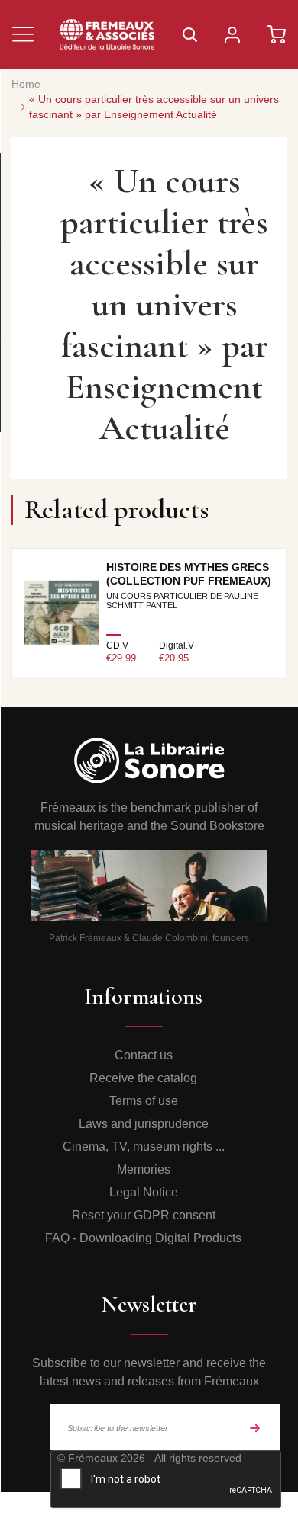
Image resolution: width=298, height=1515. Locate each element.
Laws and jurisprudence (144, 1123)
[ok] (255, 1427)
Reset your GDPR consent (143, 1215)
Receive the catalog (143, 1077)
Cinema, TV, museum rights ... (144, 1146)
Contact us (144, 1055)
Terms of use (143, 1100)
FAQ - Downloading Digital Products (143, 1238)
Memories (143, 1169)
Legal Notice (143, 1192)
